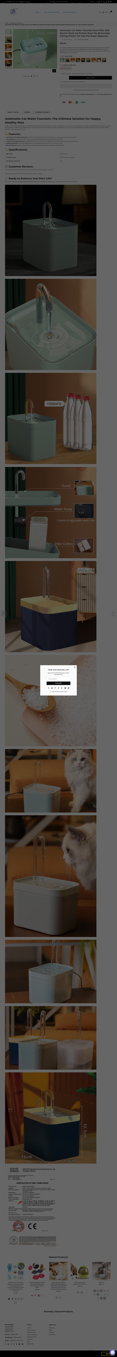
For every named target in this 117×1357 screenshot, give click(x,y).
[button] (112, 1352)
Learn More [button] (61, 1353)
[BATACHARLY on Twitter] (52, 688)
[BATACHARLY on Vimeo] (68, 688)
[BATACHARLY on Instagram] (58, 688)
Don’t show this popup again (59, 691)
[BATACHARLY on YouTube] (65, 688)
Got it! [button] (108, 1353)
